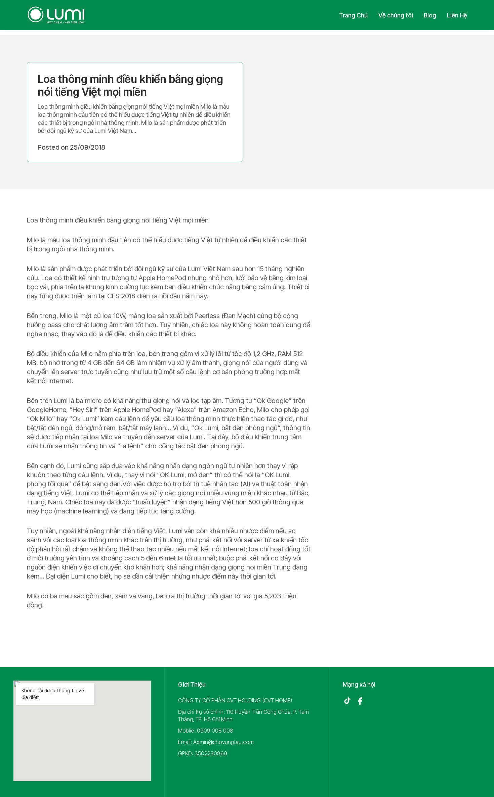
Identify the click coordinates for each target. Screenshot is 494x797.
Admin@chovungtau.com (223, 742)
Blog (430, 15)
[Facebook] (360, 701)
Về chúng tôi (395, 15)
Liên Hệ (457, 15)
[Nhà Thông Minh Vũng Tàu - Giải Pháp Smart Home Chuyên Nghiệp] (56, 15)
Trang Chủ (353, 15)
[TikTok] (347, 701)
